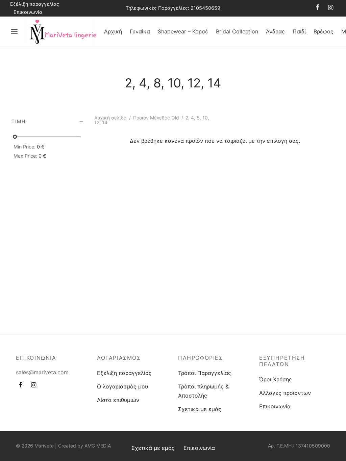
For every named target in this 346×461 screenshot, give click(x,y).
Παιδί (299, 31)
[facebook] (317, 8)
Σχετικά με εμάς (199, 409)
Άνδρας (275, 31)
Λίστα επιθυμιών (118, 400)
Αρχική (113, 31)
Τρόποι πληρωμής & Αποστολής (203, 391)
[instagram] (330, 8)
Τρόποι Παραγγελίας (204, 373)
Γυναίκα (140, 31)
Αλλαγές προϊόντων (285, 392)
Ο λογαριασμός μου (122, 386)
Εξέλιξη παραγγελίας (34, 4)
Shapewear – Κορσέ (183, 31)
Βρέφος (323, 31)
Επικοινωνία (28, 12)
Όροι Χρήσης (275, 379)
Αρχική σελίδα (110, 117)
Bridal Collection (237, 31)
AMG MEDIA (97, 446)
